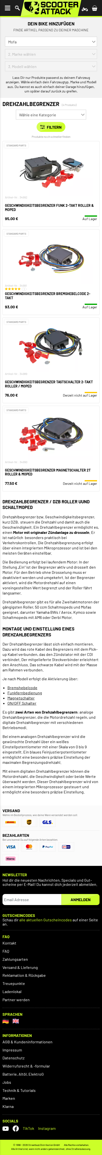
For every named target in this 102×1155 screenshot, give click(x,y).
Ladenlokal (12, 991)
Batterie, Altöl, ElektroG (23, 1074)
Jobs (6, 1082)
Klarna (8, 1106)
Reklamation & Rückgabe (24, 975)
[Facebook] (16, 1128)
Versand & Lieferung (20, 967)
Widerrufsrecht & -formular (26, 1066)
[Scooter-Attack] (51, 8)
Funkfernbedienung (24, 692)
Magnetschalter (21, 698)
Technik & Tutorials (19, 1090)
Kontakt (9, 943)
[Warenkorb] (95, 8)
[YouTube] (5, 1128)
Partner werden (16, 999)
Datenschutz (13, 1057)
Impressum (12, 1050)
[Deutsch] (5, 1021)
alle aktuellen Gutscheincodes (45, 920)
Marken (8, 1098)
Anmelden (81, 899)
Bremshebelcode (22, 687)
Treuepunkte (13, 983)
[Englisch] (16, 1021)
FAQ (5, 951)
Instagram (47, 1128)
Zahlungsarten (15, 959)
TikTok (28, 1128)
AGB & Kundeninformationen (27, 1041)
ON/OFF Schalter (21, 703)
